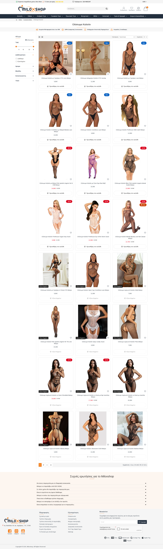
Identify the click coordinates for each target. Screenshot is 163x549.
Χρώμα (17, 66)
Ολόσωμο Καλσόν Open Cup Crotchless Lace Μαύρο (93, 290)
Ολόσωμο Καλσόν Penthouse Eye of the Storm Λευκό (93, 236)
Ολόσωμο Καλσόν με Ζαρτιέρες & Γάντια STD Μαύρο (56, 290)
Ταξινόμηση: (115, 37)
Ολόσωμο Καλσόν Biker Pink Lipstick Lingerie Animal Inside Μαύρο (130, 184)
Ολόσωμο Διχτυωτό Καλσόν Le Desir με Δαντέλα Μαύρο (130, 396)
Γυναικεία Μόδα (27, 19)
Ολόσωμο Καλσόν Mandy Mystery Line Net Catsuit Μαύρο (130, 237)
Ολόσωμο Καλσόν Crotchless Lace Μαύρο (93, 130)
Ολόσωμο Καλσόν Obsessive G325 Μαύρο (93, 448)
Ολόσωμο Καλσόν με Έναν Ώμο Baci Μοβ (93, 183)
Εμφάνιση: (140, 37)
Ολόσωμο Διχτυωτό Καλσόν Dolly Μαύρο (130, 290)
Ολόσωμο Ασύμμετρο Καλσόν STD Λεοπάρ (93, 78)
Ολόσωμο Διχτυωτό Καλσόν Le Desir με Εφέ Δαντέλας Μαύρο (93, 396)
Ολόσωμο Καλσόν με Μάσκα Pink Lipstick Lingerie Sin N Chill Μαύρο (56, 184)
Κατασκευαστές (20, 76)
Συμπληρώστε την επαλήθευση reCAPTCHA (107, 528)
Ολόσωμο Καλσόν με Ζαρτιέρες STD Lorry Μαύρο (56, 78)
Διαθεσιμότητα (20, 55)
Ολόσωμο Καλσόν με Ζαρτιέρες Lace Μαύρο (130, 78)
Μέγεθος (18, 71)
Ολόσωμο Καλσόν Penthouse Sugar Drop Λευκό (56, 236)
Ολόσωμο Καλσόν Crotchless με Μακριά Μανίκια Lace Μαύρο (56, 130)
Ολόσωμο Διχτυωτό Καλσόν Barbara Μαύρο (130, 448)
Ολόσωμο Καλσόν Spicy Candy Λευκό (93, 341)
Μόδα (20, 19)
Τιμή (16, 42)
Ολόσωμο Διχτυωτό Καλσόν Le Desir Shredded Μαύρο (56, 395)
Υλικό (17, 80)
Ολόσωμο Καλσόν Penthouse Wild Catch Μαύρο (130, 130)
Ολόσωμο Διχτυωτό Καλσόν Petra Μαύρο (130, 341)
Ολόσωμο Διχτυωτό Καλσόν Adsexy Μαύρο (56, 448)
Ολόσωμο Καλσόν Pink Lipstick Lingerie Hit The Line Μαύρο (56, 342)
